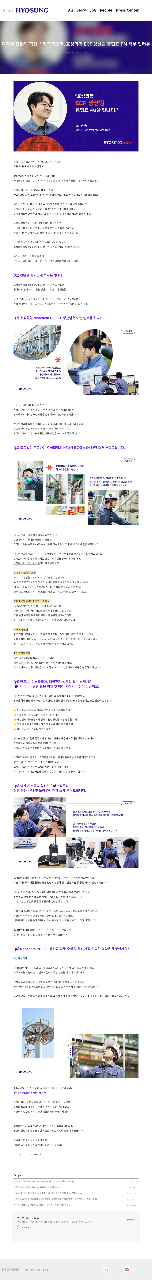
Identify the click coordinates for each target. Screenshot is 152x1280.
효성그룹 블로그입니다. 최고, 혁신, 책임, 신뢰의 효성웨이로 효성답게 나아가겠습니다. (54, 1221)
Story (81, 10)
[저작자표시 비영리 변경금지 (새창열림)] (47, 1154)
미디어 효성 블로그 (28, 1217)
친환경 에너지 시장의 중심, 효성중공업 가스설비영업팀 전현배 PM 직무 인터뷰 (48, 1193)
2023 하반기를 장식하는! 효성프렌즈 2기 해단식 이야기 (38, 1187)
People (106, 10)
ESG (93, 10)
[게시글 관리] (27, 1154)
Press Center (127, 10)
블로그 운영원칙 (43, 1269)
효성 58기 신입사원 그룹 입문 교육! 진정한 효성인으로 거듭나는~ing (44, 1181)
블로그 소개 (29, 1269)
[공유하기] (23, 1154)
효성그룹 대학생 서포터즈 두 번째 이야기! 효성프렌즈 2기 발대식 (42, 1205)
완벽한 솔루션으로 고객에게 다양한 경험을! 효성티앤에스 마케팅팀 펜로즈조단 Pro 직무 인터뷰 (55, 1199)
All (70, 10)
